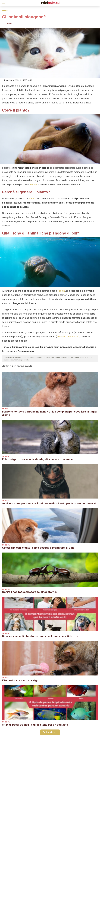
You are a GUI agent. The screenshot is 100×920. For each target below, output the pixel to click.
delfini (62, 290)
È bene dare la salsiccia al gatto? (23, 680)
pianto (32, 198)
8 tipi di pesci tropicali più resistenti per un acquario (35, 724)
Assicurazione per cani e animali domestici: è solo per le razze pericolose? (49, 503)
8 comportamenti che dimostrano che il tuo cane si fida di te (40, 636)
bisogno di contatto (68, 336)
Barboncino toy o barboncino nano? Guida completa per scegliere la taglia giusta (49, 413)
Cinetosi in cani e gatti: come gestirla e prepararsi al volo (38, 547)
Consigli (6, 456)
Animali (5, 11)
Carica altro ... (50, 732)
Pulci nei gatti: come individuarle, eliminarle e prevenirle (37, 459)
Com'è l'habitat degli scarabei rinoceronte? (29, 592)
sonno (33, 184)
